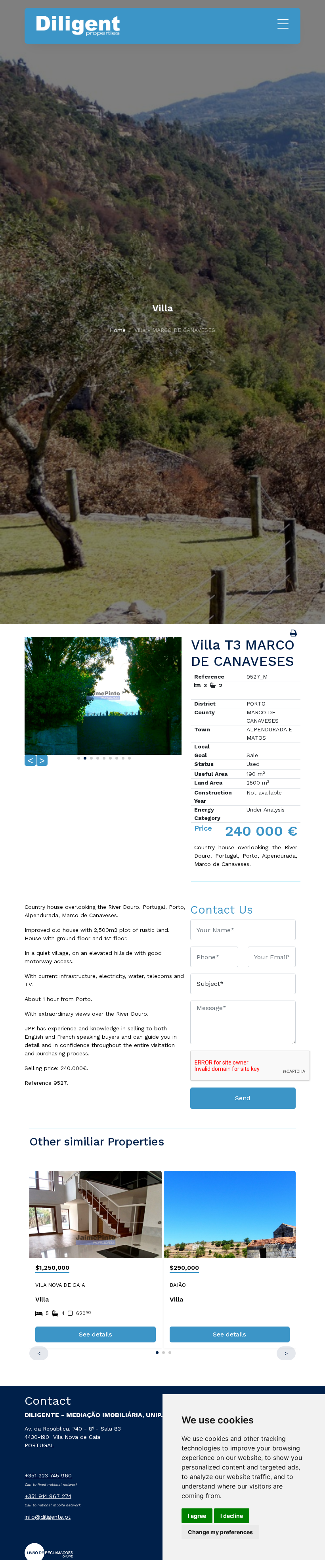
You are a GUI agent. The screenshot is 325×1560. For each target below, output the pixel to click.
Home (118, 330)
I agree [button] (197, 1515)
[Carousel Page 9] (128, 756)
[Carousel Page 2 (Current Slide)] (162, 1351)
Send (242, 1098)
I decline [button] (231, 1515)
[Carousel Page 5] (103, 756)
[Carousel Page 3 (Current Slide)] (90, 756)
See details (95, 1334)
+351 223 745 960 (48, 1475)
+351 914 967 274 (48, 1496)
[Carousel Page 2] (84, 756)
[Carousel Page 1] (77, 756)
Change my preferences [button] (220, 1532)
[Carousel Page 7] (115, 756)
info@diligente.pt (48, 1517)
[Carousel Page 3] (168, 1351)
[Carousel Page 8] (122, 756)
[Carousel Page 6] (109, 756)
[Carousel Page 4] (96, 756)
